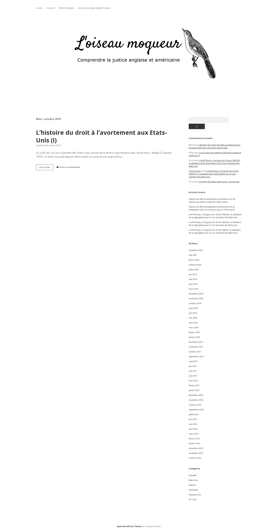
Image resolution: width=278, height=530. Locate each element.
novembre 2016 (196, 400)
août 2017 (193, 361)
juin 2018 (193, 313)
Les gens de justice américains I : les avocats (219, 181)
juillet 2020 (194, 269)
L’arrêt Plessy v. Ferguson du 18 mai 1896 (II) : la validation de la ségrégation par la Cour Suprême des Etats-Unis (215, 224)
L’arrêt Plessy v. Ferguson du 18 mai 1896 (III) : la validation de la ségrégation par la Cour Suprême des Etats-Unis (215, 163)
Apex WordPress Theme (129, 526)
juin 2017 (193, 366)
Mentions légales (66, 8)
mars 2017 (193, 380)
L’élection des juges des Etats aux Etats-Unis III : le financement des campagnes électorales (215, 146)
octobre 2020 (195, 264)
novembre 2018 (196, 298)
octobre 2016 (195, 404)
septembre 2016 (196, 409)
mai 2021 (193, 255)
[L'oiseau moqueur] (139, 97)
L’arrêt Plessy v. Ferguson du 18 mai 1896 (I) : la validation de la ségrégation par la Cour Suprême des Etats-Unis (215, 231)
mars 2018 (193, 327)
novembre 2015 (196, 453)
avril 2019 (193, 284)
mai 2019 (193, 279)
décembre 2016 (196, 395)
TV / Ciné (193, 499)
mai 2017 (193, 371)
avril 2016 (193, 429)
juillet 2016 (194, 414)
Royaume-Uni (195, 494)
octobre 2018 (195, 303)
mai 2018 (193, 318)
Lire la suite (46, 168)
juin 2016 (193, 419)
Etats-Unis (193, 480)
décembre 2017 (196, 342)
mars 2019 (193, 289)
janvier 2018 (194, 337)
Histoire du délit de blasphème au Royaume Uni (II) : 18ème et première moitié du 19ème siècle (212, 200)
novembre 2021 (196, 250)
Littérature (193, 489)
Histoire (192, 485)
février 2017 (194, 385)
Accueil (39, 8)
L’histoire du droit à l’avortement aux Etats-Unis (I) (101, 136)
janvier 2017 (194, 390)
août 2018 (193, 308)
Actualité (193, 475)
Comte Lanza (195, 171)
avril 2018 (193, 322)
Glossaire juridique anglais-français (94, 8)
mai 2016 (193, 424)
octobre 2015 (195, 458)
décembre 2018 (196, 293)
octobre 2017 (195, 351)
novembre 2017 (196, 346)
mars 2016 (193, 433)
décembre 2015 (196, 448)
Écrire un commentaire (70, 167)
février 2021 (194, 260)
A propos (50, 8)
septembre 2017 (196, 356)
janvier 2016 (194, 443)
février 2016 (194, 438)
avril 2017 (193, 375)
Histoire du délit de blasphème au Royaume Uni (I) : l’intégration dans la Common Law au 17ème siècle (212, 208)
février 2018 (194, 332)
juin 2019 (193, 274)
